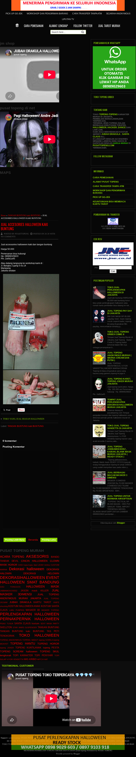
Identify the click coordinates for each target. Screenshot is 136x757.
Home (3, 215)
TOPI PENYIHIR (44, 655)
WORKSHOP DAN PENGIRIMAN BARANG (47, 13)
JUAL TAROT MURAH (109, 26)
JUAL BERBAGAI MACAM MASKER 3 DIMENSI (117, 475)
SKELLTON (6, 627)
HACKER (112, 127)
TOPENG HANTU (22, 643)
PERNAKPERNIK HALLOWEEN (29, 619)
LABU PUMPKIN (16, 610)
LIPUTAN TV (68, 19)
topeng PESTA (51, 647)
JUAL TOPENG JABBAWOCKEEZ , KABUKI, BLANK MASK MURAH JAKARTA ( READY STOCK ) (119, 451)
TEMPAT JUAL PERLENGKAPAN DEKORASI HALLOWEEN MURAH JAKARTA (120, 403)
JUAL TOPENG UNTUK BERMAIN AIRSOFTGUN (119, 497)
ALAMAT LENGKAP (58, 26)
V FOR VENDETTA (15, 659)
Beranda (33, 539)
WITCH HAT (42, 659)
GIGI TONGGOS (10, 587)
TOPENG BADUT (30, 640)
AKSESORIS (37, 556)
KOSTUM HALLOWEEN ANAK (24, 606)
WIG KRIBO (30, 659)
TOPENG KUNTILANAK (28, 647)
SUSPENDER (31, 627)
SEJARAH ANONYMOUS (118, 13)
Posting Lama (49, 540)
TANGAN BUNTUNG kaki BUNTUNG (24, 215)
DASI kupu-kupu (25, 565)
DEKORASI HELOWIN (41, 573)
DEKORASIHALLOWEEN (22, 577)
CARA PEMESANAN (33, 26)
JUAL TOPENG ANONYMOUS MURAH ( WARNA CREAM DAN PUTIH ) (119, 356)
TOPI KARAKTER (23, 655)
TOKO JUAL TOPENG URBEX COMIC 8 (118, 333)
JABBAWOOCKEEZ (8, 591)
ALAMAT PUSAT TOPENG (106, 182)
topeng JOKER (7, 648)
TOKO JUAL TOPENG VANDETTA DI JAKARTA (119, 426)
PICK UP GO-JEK (14, 13)
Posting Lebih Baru (14, 540)
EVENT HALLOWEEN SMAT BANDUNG (29, 580)
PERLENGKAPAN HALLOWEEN (29, 614)
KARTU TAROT (42, 602)
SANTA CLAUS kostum (26, 623)
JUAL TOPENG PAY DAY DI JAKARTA (119, 312)
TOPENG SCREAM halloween (18, 651)
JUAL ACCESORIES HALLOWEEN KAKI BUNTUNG (24, 226)
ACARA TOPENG (12, 556)
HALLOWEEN (99, 127)
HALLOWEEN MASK (42, 586)
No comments (8, 237)
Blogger (121, 523)
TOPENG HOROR (48, 643)
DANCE (122, 127)
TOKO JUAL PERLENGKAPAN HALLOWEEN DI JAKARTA (116, 291)
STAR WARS (18, 627)
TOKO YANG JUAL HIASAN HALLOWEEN (23, 419)
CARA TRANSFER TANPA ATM (87, 13)
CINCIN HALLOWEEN (34, 560)
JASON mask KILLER (35, 590)
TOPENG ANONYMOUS (11, 640)
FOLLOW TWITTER (82, 26)
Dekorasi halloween (26, 569)
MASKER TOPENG (50, 610)
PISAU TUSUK (6, 623)
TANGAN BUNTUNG (48, 627)
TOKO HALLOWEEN (39, 635)
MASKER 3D (33, 610)
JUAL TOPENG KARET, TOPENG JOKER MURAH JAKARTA (120, 381)
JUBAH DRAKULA (20, 602)
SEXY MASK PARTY (50, 623)
